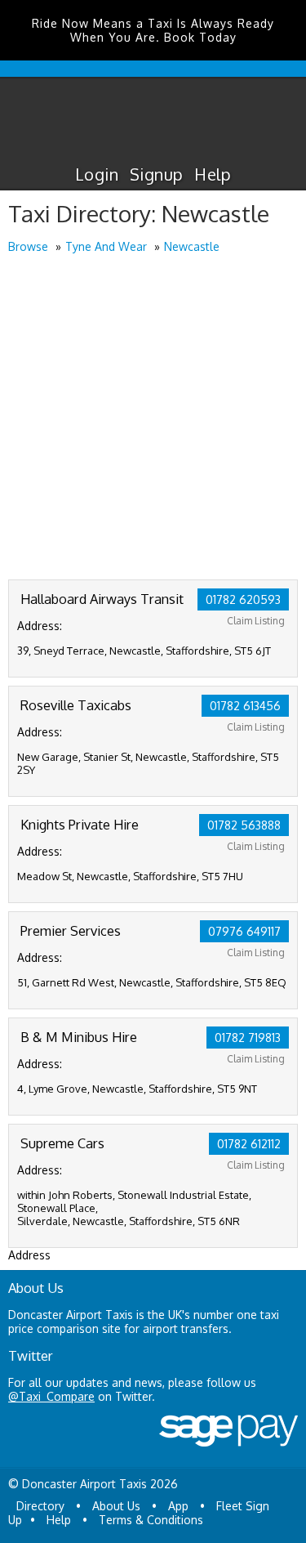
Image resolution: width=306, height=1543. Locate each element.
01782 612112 (249, 1144)
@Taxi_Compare (51, 1396)
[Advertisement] (153, 418)
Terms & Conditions (151, 1520)
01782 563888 (244, 825)
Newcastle (192, 246)
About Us (116, 1506)
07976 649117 (244, 931)
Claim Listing (256, 621)
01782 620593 (243, 599)
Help (212, 174)
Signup (156, 174)
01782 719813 (248, 1037)
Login (96, 174)
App (178, 1506)
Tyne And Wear (106, 246)
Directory (40, 1506)
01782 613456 (245, 706)
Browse (28, 246)
